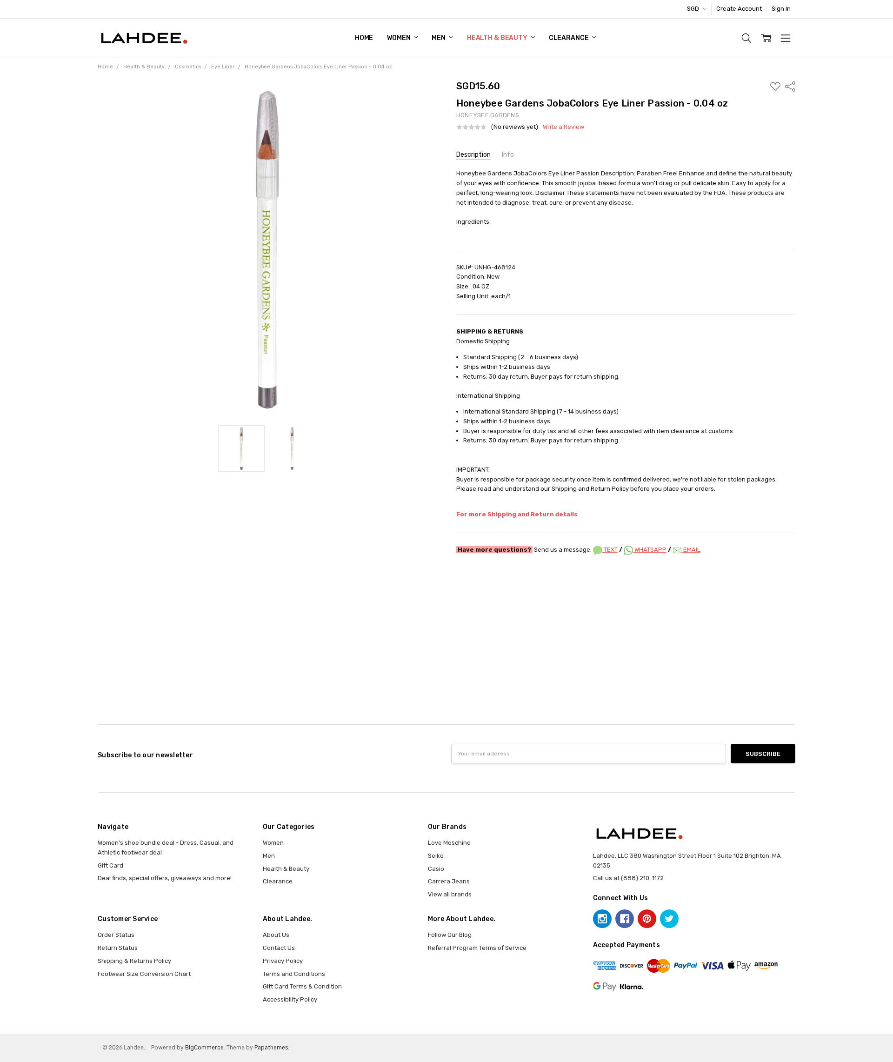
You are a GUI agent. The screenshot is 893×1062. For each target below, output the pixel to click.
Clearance (569, 38)
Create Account (739, 8)
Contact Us (279, 947)
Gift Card (110, 865)
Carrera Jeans (449, 881)
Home (364, 38)
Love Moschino (449, 842)
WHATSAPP (649, 549)
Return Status (118, 947)
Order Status (116, 934)
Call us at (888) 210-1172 (628, 878)
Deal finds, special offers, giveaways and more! (165, 878)
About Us (276, 934)
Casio (436, 868)
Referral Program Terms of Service (477, 947)
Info (508, 155)
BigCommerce (204, 1047)
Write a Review (563, 127)
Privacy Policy (283, 960)
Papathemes (271, 1047)
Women (399, 38)
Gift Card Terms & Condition (302, 986)
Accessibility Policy (290, 999)
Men (439, 38)
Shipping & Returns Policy (134, 960)
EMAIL (691, 549)
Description (473, 155)
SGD (693, 8)
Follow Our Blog (450, 934)
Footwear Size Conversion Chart (144, 973)
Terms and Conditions (294, 973)
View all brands (450, 894)
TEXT (610, 549)
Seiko (436, 855)
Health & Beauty (498, 38)
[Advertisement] (446, 588)
